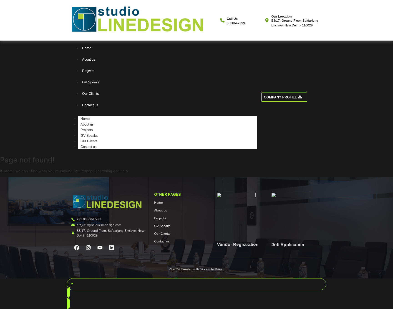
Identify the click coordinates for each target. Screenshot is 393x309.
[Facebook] (76, 247)
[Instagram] (88, 247)
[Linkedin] (111, 247)
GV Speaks (90, 82)
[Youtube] (100, 247)
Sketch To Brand (212, 269)
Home (86, 48)
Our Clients (90, 93)
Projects (88, 71)
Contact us (90, 105)
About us (88, 59)
